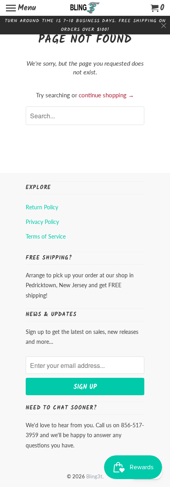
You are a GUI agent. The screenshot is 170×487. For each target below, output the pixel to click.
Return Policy (42, 207)
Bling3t (94, 476)
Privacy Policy (42, 221)
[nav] (21, 8)
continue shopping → (106, 95)
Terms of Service (46, 236)
